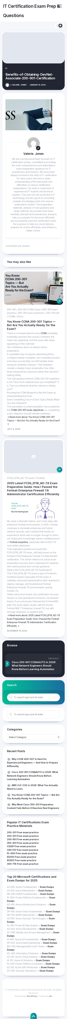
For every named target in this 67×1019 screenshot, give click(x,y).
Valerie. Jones (18, 85)
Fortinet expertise (19, 542)
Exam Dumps (47, 887)
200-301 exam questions (31, 312)
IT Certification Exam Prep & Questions (31, 11)
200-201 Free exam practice (23, 832)
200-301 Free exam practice (23, 836)
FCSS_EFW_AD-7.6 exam (20, 478)
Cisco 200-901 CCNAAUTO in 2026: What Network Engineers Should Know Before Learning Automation (32, 775)
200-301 (11, 309)
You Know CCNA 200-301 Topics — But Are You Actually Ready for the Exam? (31, 325)
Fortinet (40, 478)
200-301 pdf (52, 312)
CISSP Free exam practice (21, 846)
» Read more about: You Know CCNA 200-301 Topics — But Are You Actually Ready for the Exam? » (33, 420)
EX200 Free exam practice (21, 857)
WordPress (32, 996)
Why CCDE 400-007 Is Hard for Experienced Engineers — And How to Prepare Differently (32, 762)
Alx (50, 996)
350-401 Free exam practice (23, 843)
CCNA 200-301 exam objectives (27, 410)
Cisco (20, 316)
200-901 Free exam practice (23, 839)
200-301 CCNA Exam (29, 309)
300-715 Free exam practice (22, 864)
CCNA (11, 316)
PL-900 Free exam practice (22, 853)
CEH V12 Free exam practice (22, 850)
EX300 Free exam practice (21, 860)
